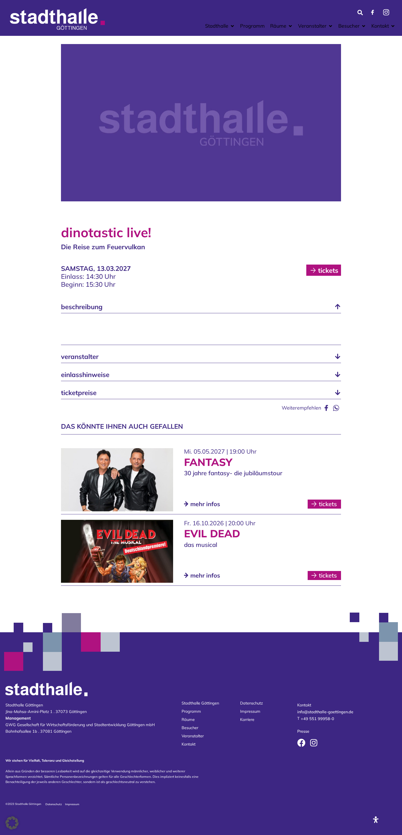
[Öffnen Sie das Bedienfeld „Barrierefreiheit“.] (375, 819)
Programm (191, 711)
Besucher (190, 727)
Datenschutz (251, 703)
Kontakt (189, 744)
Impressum (250, 711)
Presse (303, 731)
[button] (219, 26)
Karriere (247, 719)
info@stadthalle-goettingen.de (325, 711)
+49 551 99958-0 (317, 719)
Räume (188, 719)
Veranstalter (193, 735)
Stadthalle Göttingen (200, 703)
